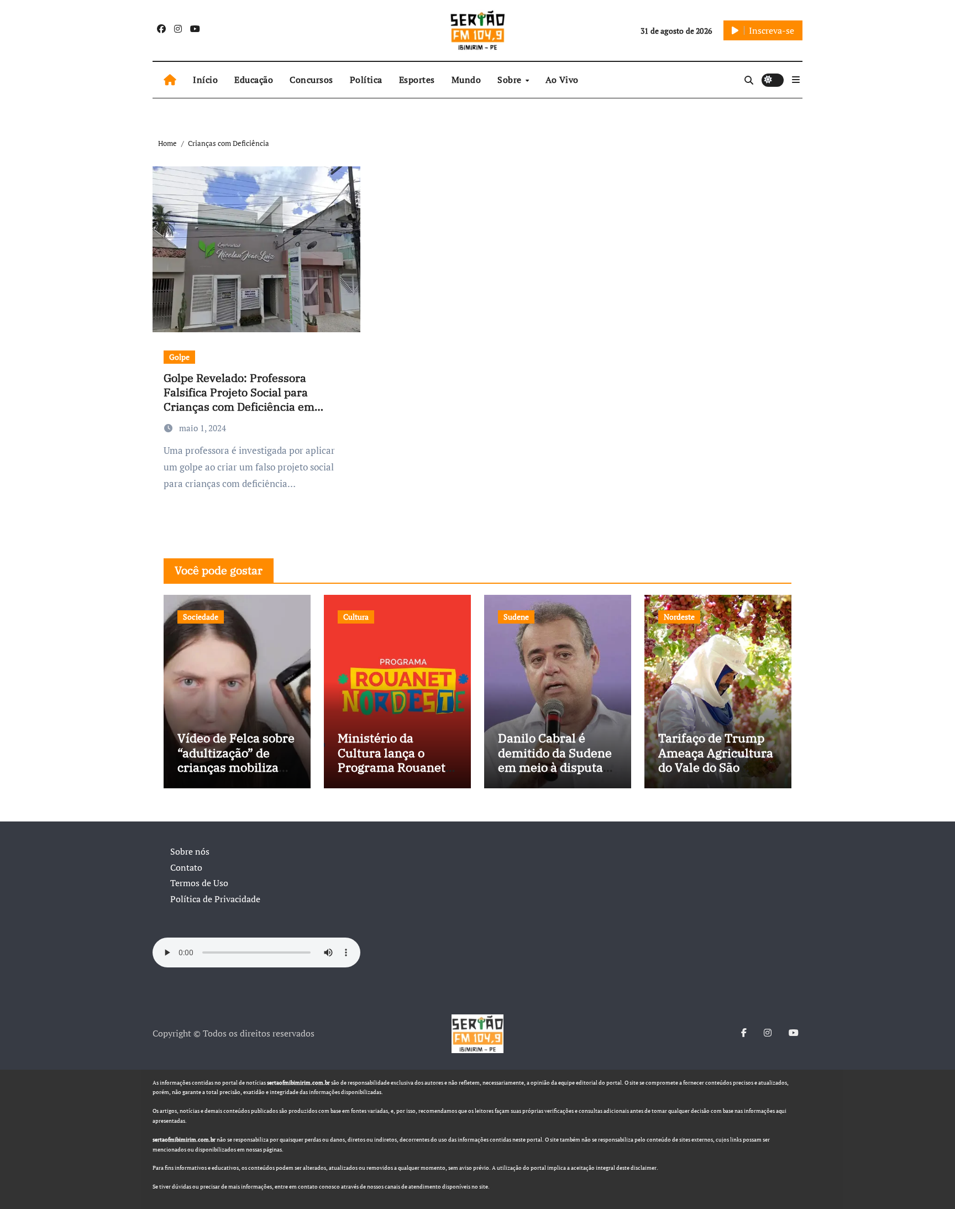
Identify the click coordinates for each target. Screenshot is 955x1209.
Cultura (356, 616)
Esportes (417, 80)
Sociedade (200, 616)
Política (366, 80)
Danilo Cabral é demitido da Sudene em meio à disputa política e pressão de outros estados (556, 767)
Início (205, 80)
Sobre (510, 80)
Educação (253, 80)
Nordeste (679, 616)
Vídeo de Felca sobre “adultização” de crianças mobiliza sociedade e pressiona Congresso (236, 767)
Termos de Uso (199, 883)
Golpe (179, 357)
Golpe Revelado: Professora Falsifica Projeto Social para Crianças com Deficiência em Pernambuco (239, 399)
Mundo (466, 80)
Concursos (311, 80)
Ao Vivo (562, 80)
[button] (796, 79)
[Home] (170, 80)
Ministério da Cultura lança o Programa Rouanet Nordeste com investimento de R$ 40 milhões (393, 774)
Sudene (516, 616)
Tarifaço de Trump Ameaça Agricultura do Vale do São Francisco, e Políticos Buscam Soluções (715, 774)
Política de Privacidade (215, 899)
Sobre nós (189, 851)
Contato (186, 867)
